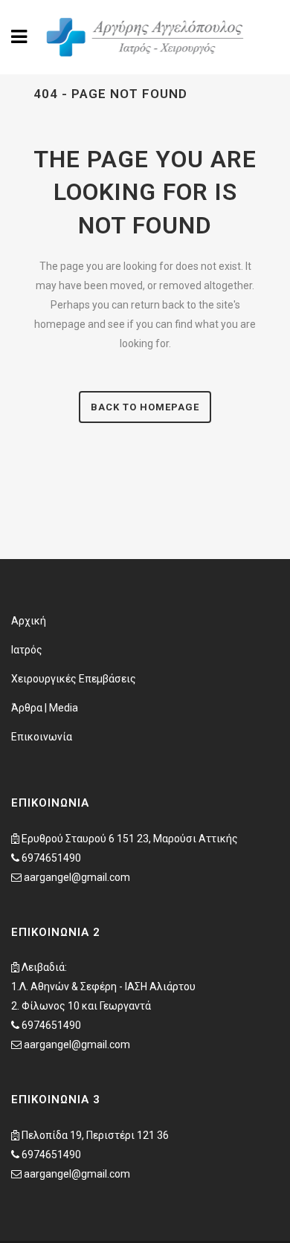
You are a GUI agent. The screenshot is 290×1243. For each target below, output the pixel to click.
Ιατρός (26, 650)
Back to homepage (145, 407)
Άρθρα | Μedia (44, 708)
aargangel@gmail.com (77, 877)
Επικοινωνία (41, 737)
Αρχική (28, 621)
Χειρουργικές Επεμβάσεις (73, 679)
